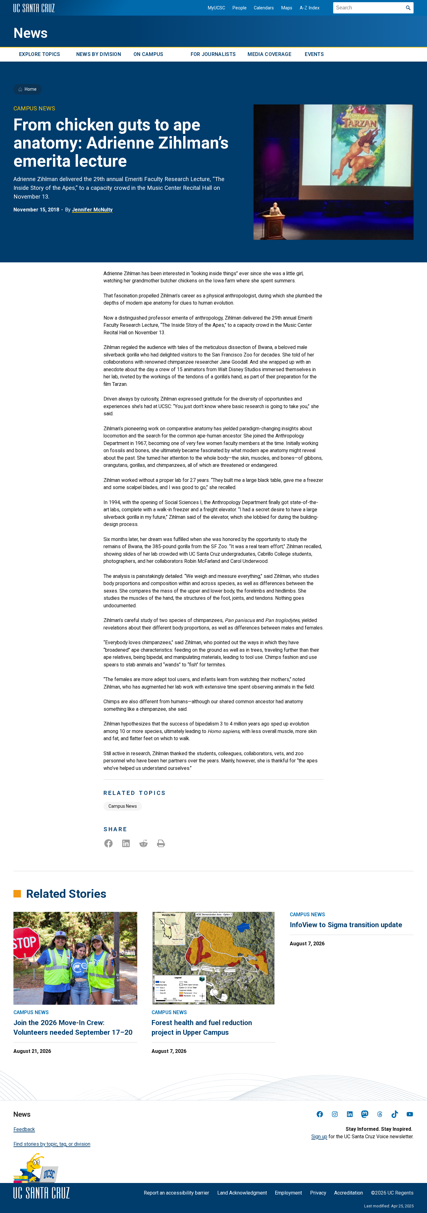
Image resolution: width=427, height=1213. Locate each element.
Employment (288, 1193)
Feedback (24, 1129)
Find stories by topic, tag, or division (51, 1144)
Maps (286, 8)
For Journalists (213, 55)
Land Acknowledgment (242, 1193)
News (30, 33)
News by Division (98, 55)
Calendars (264, 8)
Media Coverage (269, 55)
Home (31, 89)
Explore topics (39, 55)
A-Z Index (309, 8)
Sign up (319, 1137)
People (240, 8)
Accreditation (348, 1193)
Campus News (122, 806)
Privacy (318, 1193)
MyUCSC (216, 8)
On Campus (148, 55)
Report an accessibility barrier (176, 1193)
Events (314, 55)
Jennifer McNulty (92, 210)
